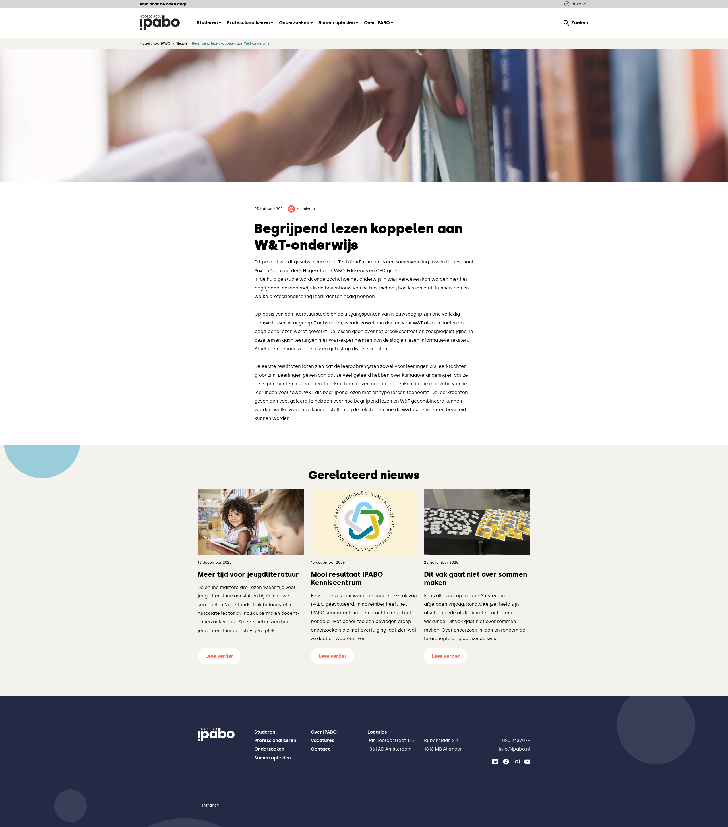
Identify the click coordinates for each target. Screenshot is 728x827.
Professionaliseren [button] (248, 22)
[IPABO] (160, 22)
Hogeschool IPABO (155, 43)
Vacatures (322, 740)
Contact (320, 749)
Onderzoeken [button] (294, 22)
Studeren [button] (207, 22)
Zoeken (579, 22)
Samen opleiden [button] (336, 22)
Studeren (264, 732)
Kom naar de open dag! (163, 4)
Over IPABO (324, 732)
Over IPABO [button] (377, 22)
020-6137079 (516, 740)
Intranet (580, 4)
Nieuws (181, 43)
